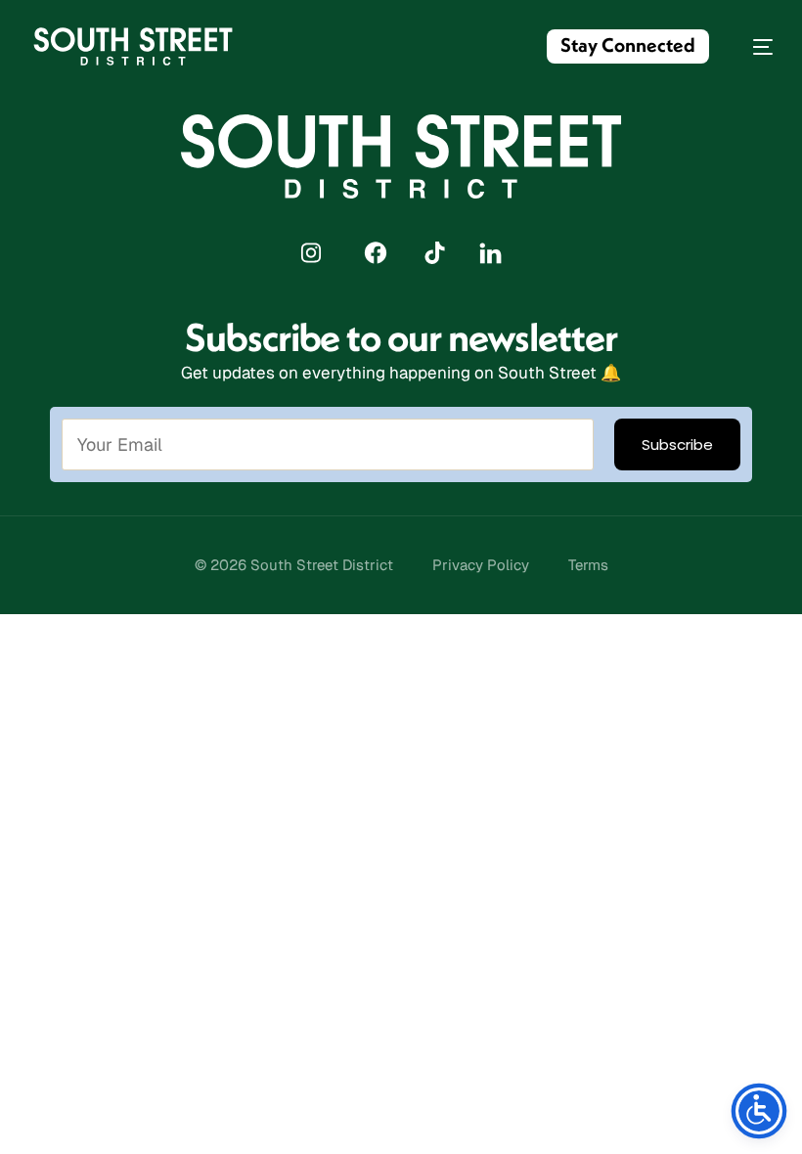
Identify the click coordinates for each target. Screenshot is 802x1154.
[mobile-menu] (753, 46)
